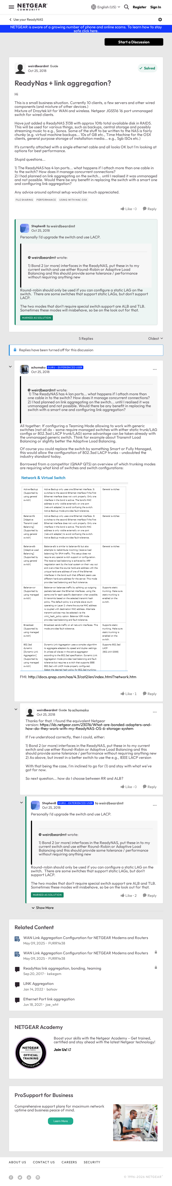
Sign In (155, 7)
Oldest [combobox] (155, 338)
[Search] (126, 7)
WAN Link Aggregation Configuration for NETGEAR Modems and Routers (85, 937)
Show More (45, 907)
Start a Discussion (134, 42)
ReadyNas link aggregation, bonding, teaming (62, 968)
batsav (52, 989)
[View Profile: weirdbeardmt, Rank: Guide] (20, 68)
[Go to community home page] (32, 7)
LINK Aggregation (38, 983)
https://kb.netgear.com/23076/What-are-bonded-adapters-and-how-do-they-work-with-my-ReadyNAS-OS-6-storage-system (89, 726)
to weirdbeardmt (61, 226)
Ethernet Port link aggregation (49, 999)
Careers (69, 1162)
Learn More (61, 1121)
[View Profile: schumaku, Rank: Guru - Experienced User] (24, 369)
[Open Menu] (160, 19)
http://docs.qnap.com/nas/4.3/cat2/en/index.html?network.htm (82, 676)
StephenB (38, 226)
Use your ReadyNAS (28, 19)
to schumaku (78, 710)
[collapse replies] (10, 366)
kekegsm (54, 973)
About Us (17, 1162)
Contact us (44, 1162)
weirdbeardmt (38, 66)
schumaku (38, 367)
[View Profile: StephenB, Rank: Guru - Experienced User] (35, 805)
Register (139, 7)
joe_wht (52, 1004)
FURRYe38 (56, 943)
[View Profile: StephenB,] (24, 228)
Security (92, 1162)
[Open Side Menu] (11, 7)
